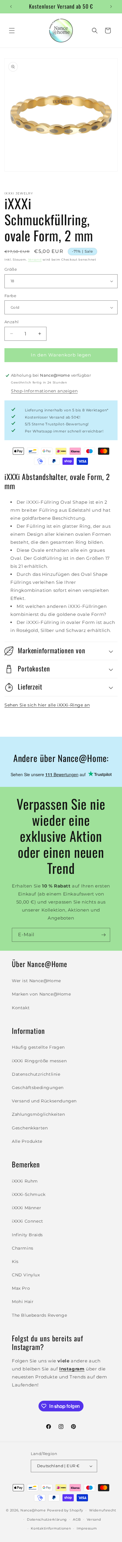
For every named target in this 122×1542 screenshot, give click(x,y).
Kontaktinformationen (51, 1528)
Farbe (10, 295)
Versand (35, 260)
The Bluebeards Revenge (39, 1315)
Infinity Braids (27, 1234)
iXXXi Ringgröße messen (39, 1061)
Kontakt (21, 1007)
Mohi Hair (22, 1301)
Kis (15, 1261)
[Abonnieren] (103, 935)
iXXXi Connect (27, 1221)
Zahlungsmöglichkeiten (38, 1114)
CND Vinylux (26, 1275)
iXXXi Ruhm (25, 1181)
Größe (10, 269)
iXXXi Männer (26, 1207)
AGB (77, 1519)
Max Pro (21, 1288)
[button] (11, 30)
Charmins (22, 1248)
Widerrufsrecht (102, 1510)
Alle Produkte (27, 1141)
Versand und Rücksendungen (44, 1101)
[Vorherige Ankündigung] (10, 6)
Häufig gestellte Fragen (38, 1047)
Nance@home (33, 1510)
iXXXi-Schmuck (29, 1194)
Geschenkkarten (30, 1128)
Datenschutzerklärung (47, 1519)
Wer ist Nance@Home (36, 980)
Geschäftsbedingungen (38, 1087)
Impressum (87, 1528)
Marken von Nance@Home (41, 994)
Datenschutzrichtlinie (36, 1074)
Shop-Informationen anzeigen (44, 391)
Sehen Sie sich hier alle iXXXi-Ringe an (47, 705)
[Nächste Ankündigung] (111, 6)
